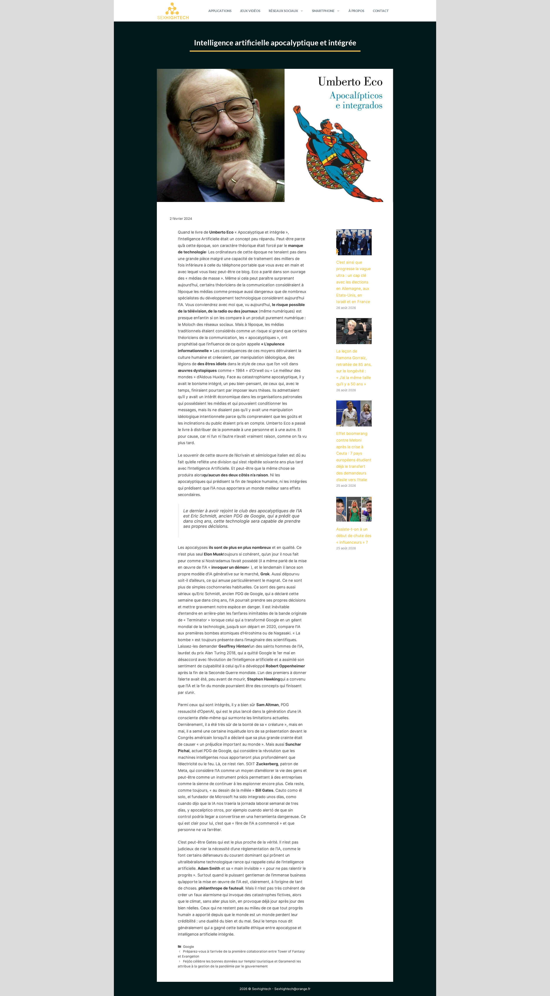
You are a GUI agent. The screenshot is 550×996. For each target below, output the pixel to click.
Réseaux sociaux (283, 11)
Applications (219, 11)
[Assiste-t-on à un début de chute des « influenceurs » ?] (354, 518)
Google (188, 947)
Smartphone (323, 11)
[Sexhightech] (173, 11)
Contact (381, 11)
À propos (356, 11)
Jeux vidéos (250, 11)
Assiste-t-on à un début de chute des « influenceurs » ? (353, 536)
